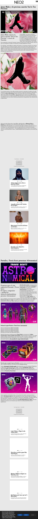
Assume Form (19, 94)
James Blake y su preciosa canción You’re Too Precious (18, 8)
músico (2, 47)
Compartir (19, 161)
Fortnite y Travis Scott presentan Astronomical (19, 260)
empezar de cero (23, 364)
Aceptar (20, 514)
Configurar (32, 514)
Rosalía (26, 39)
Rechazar (26, 514)
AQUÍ (11, 518)
